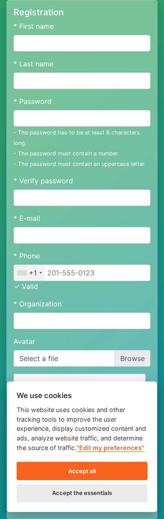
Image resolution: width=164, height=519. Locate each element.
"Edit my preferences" (110, 447)
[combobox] (29, 273)
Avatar (24, 341)
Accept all (82, 470)
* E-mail (27, 218)
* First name (34, 26)
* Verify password (43, 180)
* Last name (33, 63)
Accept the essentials (82, 492)
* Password (33, 101)
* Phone (27, 255)
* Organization (38, 303)
